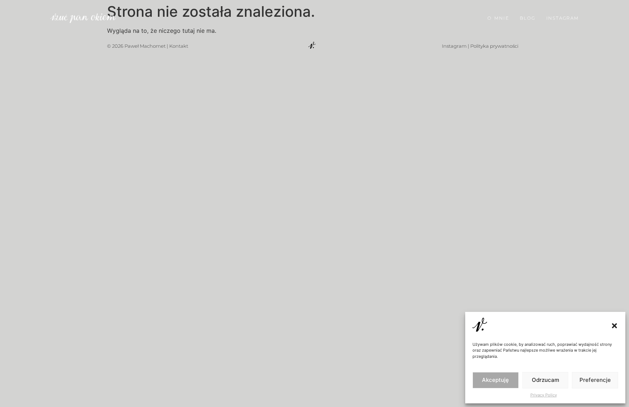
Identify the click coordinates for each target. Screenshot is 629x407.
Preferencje (595, 379)
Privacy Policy (543, 395)
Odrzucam (545, 379)
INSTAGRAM (562, 18)
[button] (614, 325)
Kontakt (178, 46)
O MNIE (498, 18)
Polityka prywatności (494, 46)
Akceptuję (495, 379)
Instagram (454, 46)
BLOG (527, 18)
